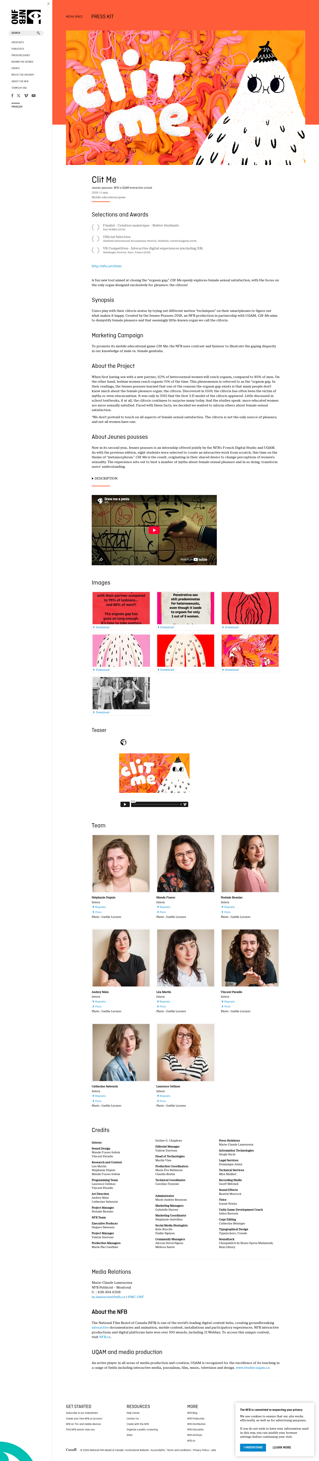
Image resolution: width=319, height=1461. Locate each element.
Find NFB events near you (80, 1429)
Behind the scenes (22, 62)
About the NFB (19, 81)
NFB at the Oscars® (22, 75)
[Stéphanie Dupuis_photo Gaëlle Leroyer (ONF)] (121, 863)
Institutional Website (137, 1450)
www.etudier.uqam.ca (252, 1368)
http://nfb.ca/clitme (107, 266)
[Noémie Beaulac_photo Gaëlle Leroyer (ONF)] (250, 863)
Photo (97, 912)
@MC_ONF (136, 1297)
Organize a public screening (142, 1429)
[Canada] (71, 1450)
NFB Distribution (196, 1424)
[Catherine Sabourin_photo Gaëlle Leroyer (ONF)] (121, 1052)
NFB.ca (104, 1337)
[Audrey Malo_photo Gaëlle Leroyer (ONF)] (121, 957)
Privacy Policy (201, 1450)
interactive (100, 1327)
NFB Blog (192, 1413)
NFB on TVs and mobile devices (83, 1424)
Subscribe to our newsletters (82, 1413)
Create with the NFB (138, 1424)
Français (17, 107)
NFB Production (196, 1418)
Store (129, 1435)
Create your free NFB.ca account (84, 1418)
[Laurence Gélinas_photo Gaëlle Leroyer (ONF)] (185, 1052)
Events (15, 68)
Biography (99, 907)
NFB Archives (194, 1435)
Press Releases (20, 55)
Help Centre (133, 1413)
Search (15, 33)
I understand (253, 1447)
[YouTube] (34, 96)
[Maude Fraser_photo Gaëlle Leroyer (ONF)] (185, 863)
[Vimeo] (26, 96)
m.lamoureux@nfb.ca (108, 1297)
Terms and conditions (179, 1450)
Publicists (17, 49)
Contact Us (133, 1418)
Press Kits (17, 42)
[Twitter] (19, 96)
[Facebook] (12, 96)
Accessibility (158, 1450)
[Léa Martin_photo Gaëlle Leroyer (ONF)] (185, 957)
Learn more (282, 1447)
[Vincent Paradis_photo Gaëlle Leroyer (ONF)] (250, 957)
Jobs (213, 1450)
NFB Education (195, 1429)
